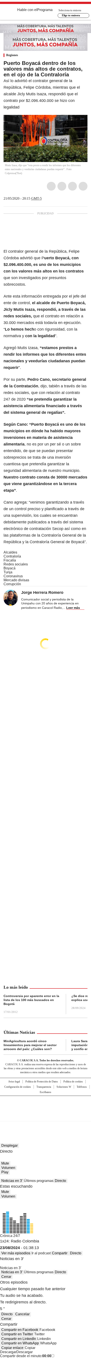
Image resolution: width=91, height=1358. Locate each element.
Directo (60, 1181)
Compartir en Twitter (17, 1334)
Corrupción (12, 584)
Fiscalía (10, 560)
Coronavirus (13, 576)
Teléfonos (82, 1086)
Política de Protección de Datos (41, 1081)
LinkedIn (72, 186)
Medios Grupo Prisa (45, 1116)
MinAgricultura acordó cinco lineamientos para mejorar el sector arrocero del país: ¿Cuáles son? (30, 1045)
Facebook (51, 186)
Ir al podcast (41, 1253)
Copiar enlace (12, 1348)
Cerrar (6, 1277)
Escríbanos (45, 1092)
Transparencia (43, 1086)
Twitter (61, 186)
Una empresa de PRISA (45, 1105)
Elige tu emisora (71, 15)
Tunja (8, 572)
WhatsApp (83, 186)
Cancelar (22, 1314)
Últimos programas (38, 1181)
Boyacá (9, 568)
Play (4, 1172)
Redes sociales (16, 564)
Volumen (8, 1168)
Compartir (59, 1253)
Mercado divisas (16, 580)
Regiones (12, 55)
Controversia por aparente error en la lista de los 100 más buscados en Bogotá (31, 1000)
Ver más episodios (15, 1253)
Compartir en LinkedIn (18, 1339)
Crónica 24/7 (10, 1236)
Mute (5, 1163)
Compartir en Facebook (19, 1330)
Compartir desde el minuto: (25, 1356)
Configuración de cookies (17, 1086)
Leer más (73, 607)
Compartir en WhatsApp (20, 1343)
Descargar (8, 1352)
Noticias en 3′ (12, 1181)
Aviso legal (14, 1081)
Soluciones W (64, 1086)
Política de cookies (73, 1081)
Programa (45, 10)
